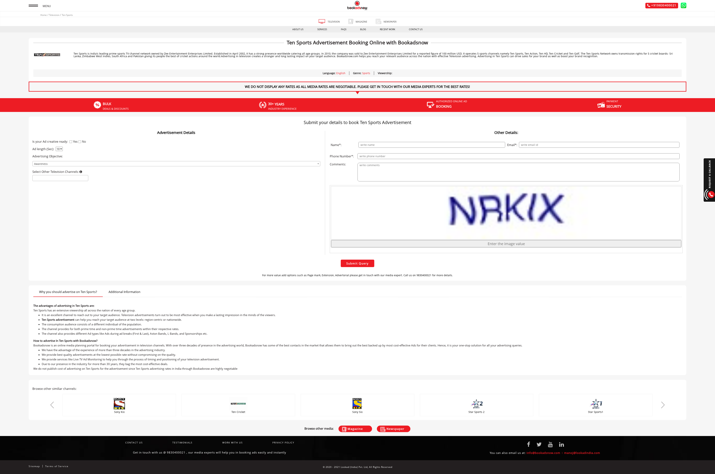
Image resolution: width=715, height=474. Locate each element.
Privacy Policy (283, 442)
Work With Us (232, 442)
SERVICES (322, 29)
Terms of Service (57, 466)
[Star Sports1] (476, 395)
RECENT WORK (387, 29)
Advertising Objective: (47, 156)
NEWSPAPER (390, 21)
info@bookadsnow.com (543, 453)
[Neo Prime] (595, 395)
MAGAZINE (361, 21)
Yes (75, 141)
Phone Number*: (342, 156)
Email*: (512, 144)
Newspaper (394, 429)
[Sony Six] (238, 395)
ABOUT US (298, 29)
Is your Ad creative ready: (50, 141)
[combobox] (176, 163)
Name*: (336, 144)
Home (43, 15)
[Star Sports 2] (357, 395)
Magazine (355, 429)
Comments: (338, 164)
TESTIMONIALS (182, 442)
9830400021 (176, 452)
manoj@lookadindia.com (582, 453)
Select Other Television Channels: (56, 171)
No (84, 141)
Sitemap (34, 466)
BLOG (363, 29)
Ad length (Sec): (43, 149)
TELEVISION (334, 21)
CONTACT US (416, 29)
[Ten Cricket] (119, 395)
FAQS (344, 29)
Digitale (681, 467)
